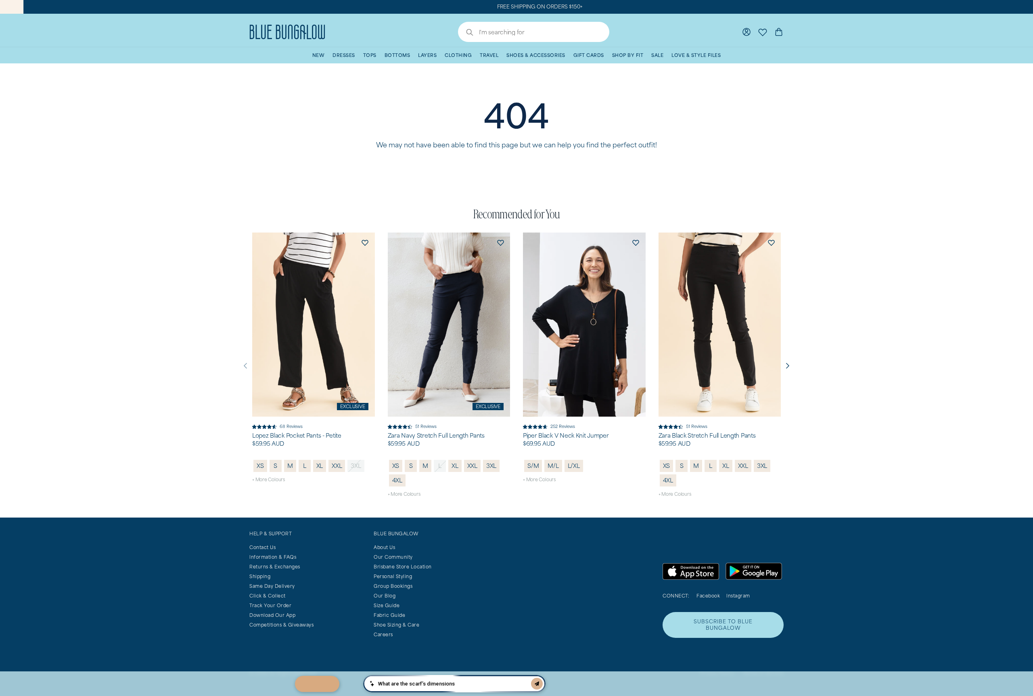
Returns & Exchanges (274, 566)
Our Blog (384, 595)
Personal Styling (393, 576)
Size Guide (386, 605)
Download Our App (272, 615)
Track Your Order (270, 605)
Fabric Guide (389, 615)
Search (465, 33)
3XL (356, 465)
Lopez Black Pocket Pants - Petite (296, 435)
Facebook (708, 595)
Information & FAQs (272, 557)
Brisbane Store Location (403, 566)
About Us (384, 547)
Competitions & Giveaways (281, 624)
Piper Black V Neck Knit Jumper (566, 435)
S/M (533, 465)
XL (319, 465)
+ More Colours (268, 479)
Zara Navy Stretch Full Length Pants (436, 435)
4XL (397, 480)
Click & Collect (267, 595)
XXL (337, 465)
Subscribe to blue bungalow (723, 624)
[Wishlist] (762, 32)
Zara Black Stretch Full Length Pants (707, 435)
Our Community (393, 557)
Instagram (738, 595)
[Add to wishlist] (365, 242)
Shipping (259, 576)
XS (260, 465)
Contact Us (262, 547)
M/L (553, 465)
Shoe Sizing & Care (396, 624)
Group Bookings (393, 586)
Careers (383, 634)
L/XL (574, 465)
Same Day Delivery (272, 586)
